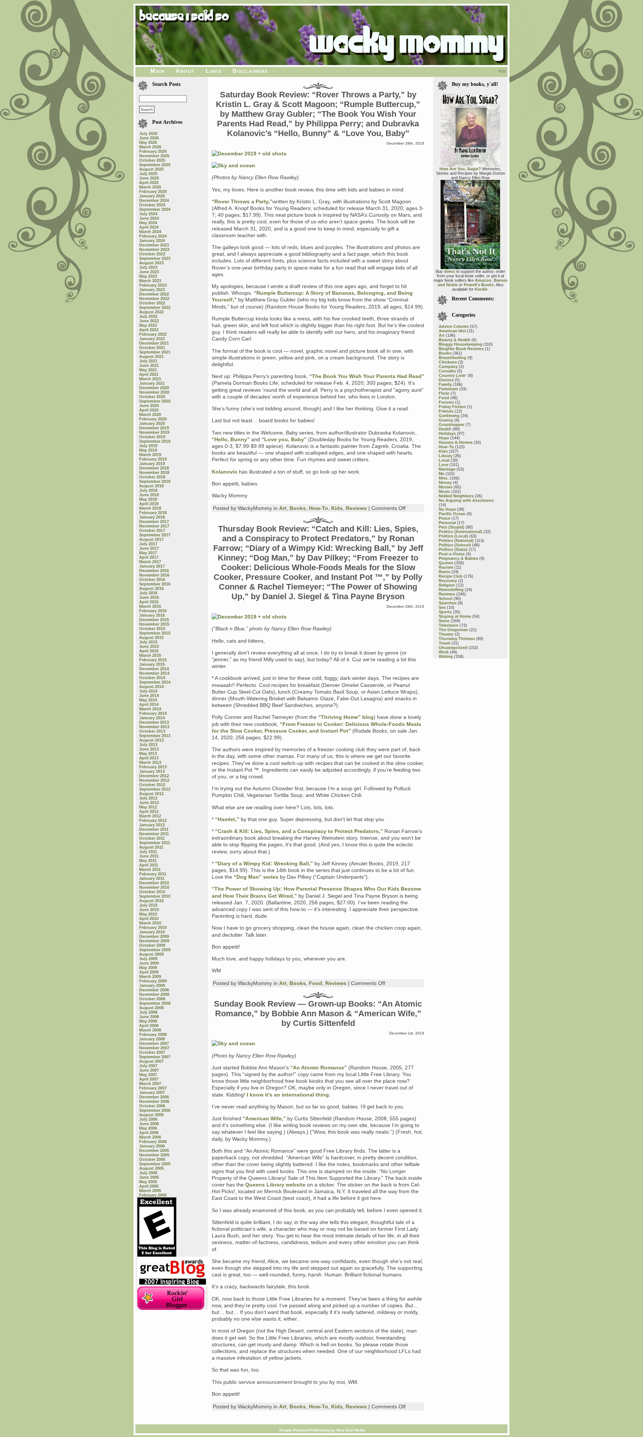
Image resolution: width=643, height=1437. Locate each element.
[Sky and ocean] (233, 165)
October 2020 (152, 396)
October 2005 (152, 1159)
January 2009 (152, 985)
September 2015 (154, 633)
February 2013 (153, 767)
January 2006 (152, 1146)
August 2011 (151, 847)
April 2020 (149, 410)
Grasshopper (451, 424)
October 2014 (152, 677)
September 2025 (154, 164)
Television (448, 625)
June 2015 (149, 646)
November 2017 (154, 526)
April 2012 (149, 811)
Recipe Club (451, 576)
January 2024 (152, 240)
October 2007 (152, 1052)
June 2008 (149, 1016)
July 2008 (148, 1012)
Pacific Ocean (452, 513)
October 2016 (152, 579)
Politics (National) (456, 540)
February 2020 (153, 419)
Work (444, 652)
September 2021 (154, 352)
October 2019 (152, 437)
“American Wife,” (264, 1118)
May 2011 (148, 860)
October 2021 (152, 347)
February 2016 (153, 610)
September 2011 (154, 842)
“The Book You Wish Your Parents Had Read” (366, 376)
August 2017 (151, 539)
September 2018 (154, 481)
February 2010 (153, 927)
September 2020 (154, 401)
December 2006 (154, 1097)
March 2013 (150, 762)
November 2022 (154, 298)
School (445, 598)
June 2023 (149, 271)
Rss (502, 71)
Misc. (444, 478)
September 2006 (154, 1110)
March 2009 (150, 976)
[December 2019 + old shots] (249, 153)
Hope (444, 438)
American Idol (452, 331)
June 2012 (149, 802)
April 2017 (149, 557)
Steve (444, 621)
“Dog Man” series (256, 877)
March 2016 (150, 606)
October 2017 (152, 530)
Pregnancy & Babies (458, 558)
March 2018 (150, 508)
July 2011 (148, 851)
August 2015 (151, 637)
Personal (447, 522)
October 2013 (152, 731)
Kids (337, 508)
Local (444, 460)
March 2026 (150, 147)
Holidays (447, 433)
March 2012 (150, 816)
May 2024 (148, 222)
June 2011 (149, 856)
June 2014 (149, 695)
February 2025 (153, 191)
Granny (446, 420)
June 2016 (149, 597)
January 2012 (152, 825)
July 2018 (148, 490)
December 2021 (154, 343)
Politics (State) (453, 549)
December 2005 (154, 1150)
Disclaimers (250, 71)
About (185, 71)
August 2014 (151, 686)
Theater (446, 634)
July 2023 (148, 267)
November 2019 (154, 432)
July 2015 (148, 642)
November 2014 (154, 673)
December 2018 (154, 468)
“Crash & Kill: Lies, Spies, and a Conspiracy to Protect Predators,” (299, 831)
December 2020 (154, 387)
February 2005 (153, 1195)
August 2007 (151, 1061)
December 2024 (154, 200)
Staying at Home (455, 616)
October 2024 (152, 205)
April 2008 (149, 1025)
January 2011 (151, 878)
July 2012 (148, 798)
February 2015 (153, 660)
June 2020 (149, 405)
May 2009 (148, 967)
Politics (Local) (453, 536)
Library (445, 455)
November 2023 (154, 249)
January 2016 (152, 615)
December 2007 (154, 1043)
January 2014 (152, 718)
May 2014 (148, 700)
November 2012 (154, 780)
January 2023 (152, 289)
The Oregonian (453, 629)
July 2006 (148, 1119)
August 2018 (151, 486)
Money (445, 482)
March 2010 (150, 923)
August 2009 (151, 954)
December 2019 (154, 428)
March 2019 (150, 454)
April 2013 (149, 758)
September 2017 (154, 535)
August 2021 (151, 356)
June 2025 (149, 178)
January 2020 (152, 423)
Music (444, 491)
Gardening (449, 415)
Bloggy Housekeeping (460, 344)
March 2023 (150, 280)
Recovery (448, 580)
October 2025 (152, 160)
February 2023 (153, 285)
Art (283, 508)
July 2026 (148, 133)
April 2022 (149, 329)
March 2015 (150, 655)
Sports (445, 612)
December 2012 (154, 776)
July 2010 (148, 905)
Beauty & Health (454, 340)
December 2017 (154, 521)
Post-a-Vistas (452, 554)
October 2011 (152, 838)
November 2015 (154, 624)
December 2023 (154, 245)
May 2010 (148, 914)
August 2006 (151, 1115)
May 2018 (148, 499)
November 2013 (154, 726)
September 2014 (154, 682)
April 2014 (149, 704)
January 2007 (152, 1092)
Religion (447, 585)
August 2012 (151, 793)
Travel (444, 643)
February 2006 (153, 1141)
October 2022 (152, 303)
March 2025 (150, 187)
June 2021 (149, 365)
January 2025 (152, 196)
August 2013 (151, 740)
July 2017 (148, 544)
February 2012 (153, 820)
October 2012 (152, 784)
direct (449, 271)
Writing (446, 656)
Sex (442, 607)
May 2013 (148, 753)
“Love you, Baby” (284, 439)
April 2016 (149, 602)
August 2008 (151, 1007)
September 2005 (154, 1164)
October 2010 (152, 891)
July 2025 (148, 173)
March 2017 (150, 561)
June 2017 (149, 548)
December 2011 (154, 829)
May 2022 (148, 325)
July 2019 (148, 445)
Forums (446, 402)
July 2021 (148, 361)
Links (214, 71)
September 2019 (154, 441)
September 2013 (154, 735)
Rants (444, 571)
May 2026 (148, 142)
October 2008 (152, 999)
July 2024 (148, 213)
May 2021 (148, 370)
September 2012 (154, 789)
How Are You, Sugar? (460, 169)
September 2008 (154, 1003)
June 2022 (149, 321)
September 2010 (154, 896)
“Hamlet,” (227, 819)
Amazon (483, 280)
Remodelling (451, 589)
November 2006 (154, 1101)
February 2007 (153, 1088)
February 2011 (152, 874)
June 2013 (149, 749)
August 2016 (151, 588)
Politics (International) (460, 531)
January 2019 (152, 463)
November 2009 (154, 941)
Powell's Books (479, 284)
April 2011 (148, 865)
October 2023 (152, 254)
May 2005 (148, 1181)
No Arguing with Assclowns (466, 500)
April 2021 (149, 374)
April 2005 (149, 1186)
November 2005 (154, 1155)
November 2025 (154, 156)
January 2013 (152, 771)
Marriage (447, 469)
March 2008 (150, 1030)
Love (443, 464)
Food (315, 983)
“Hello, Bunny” (231, 439)
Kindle (481, 289)
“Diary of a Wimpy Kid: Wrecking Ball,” (264, 863)
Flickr (444, 393)
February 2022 (153, 334)
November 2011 (154, 833)
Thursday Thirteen (457, 638)
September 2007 (154, 1057)
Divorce (446, 380)
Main (157, 71)
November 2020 (154, 392)
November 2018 (154, 472)
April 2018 (149, 503)
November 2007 (154, 1048)
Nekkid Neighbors (456, 496)
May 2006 (148, 1128)
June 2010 (149, 909)
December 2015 (154, 619)
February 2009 (153, 981)
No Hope (447, 509)
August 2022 (151, 312)
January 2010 (152, 932)
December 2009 (154, 936)
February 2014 (153, 713)
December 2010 (154, 883)
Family (445, 384)
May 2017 (148, 552)
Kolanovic (224, 472)
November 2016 (154, 575)
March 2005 (150, 1190)
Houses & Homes (456, 442)
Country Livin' (453, 375)
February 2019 (153, 459)
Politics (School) (455, 545)
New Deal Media (350, 1430)
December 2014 (154, 668)
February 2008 (153, 1034)
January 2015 (152, 664)
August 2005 (151, 1168)
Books (297, 508)
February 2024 (153, 236)
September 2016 (154, 584)
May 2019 (148, 450)
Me (441, 473)
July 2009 (148, 958)
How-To (318, 508)
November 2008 (154, 994)
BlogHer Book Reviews (461, 348)
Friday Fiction (452, 406)
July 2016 (148, 593)
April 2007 (149, 1079)
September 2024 (154, 209)
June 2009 (149, 963)
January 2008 (152, 1039)
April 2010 (149, 918)
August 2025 (151, 169)
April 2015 (149, 651)
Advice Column (454, 326)
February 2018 (153, 512)
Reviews (356, 508)
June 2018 (149, 495)
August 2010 (151, 900)
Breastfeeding (452, 357)
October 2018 (152, 477)
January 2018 (152, 517)
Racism (446, 567)
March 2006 (150, 1137)
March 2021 (150, 379)
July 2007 (148, 1065)
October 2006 (152, 1106)
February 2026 (153, 151)
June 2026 (149, 138)
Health (445, 429)
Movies (445, 487)
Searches (448, 603)
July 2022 (148, 316)
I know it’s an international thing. (288, 1095)
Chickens (448, 362)
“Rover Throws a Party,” (242, 201)
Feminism (448, 389)
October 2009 (152, 945)
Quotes (446, 563)
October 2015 (152, 628)
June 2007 (149, 1070)
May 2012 (148, 807)
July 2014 (148, 691)
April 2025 (149, 182)
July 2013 (148, 744)
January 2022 (152, 338)
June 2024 (149, 218)
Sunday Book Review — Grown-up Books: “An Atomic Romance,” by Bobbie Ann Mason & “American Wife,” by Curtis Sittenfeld (318, 1013)
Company (448, 366)
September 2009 (154, 949)
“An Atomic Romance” (318, 1068)
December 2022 (154, 294)
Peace (444, 518)
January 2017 (152, 566)
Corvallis (447, 371)
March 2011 (150, 869)
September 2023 (154, 258)
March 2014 (150, 709)
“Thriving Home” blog (346, 717)
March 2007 (150, 1083)
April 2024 (149, 227)
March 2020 (150, 414)
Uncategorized (453, 647)
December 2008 (154, 990)
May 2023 (148, 276)
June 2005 (149, 1177)
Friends (446, 411)
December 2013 (154, 722)
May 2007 (148, 1074)
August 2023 (151, 263)
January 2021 (152, 383)
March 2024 (150, 231)
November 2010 (154, 887)
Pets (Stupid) (451, 527)
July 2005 (148, 1172)
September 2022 (154, 307)
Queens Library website (275, 1185)
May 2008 (148, 1021)
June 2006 (149, 1123)
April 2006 (149, 1132)
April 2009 (149, 972)
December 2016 (154, 570)
